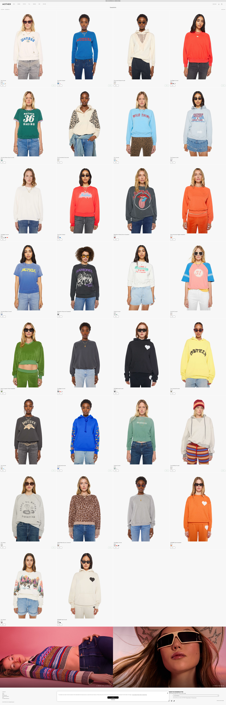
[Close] (167, 693)
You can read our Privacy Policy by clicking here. (139, 694)
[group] (28, 44)
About (3, 693)
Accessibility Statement (5, 698)
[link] (28, 47)
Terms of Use (194, 697)
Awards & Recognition (5, 696)
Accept (113, 697)
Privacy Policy (188, 697)
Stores (3, 694)
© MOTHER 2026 (5, 702)
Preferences (113, 699)
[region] (28, 44)
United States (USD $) (220, 700)
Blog (3, 697)
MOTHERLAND (4, 695)
